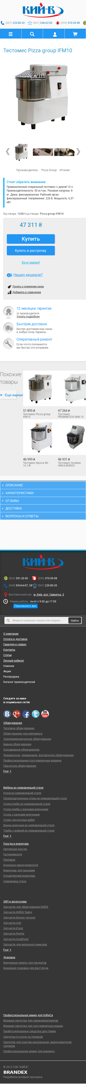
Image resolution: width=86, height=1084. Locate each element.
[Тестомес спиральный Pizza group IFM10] (43, 152)
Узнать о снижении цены (28, 286)
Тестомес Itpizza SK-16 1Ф (36, 464)
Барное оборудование (17, 744)
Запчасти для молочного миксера (25, 944)
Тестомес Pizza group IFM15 (36, 415)
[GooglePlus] (17, 714)
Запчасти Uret (12, 923)
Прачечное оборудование (19, 765)
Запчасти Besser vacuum (19, 917)
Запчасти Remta (13, 933)
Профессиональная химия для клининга (29, 1051)
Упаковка (9, 957)
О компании (11, 633)
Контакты (9, 649)
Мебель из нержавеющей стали (23, 787)
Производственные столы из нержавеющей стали (35, 798)
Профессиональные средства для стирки (29, 1031)
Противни (9, 859)
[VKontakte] (7, 714)
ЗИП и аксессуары (15, 901)
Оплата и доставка (15, 639)
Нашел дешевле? (28, 275)
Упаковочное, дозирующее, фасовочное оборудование (38, 755)
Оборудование (12, 723)
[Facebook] (26, 714)
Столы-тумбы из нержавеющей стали (26, 803)
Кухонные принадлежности (20, 865)
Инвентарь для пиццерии (19, 870)
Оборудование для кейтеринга (22, 733)
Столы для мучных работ (19, 820)
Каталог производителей (19, 682)
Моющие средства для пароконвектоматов (30, 1020)
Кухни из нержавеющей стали (22, 793)
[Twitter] (35, 714)
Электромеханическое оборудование (27, 739)
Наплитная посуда (15, 849)
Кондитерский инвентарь (19, 875)
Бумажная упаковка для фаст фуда (25, 968)
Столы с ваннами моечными (21, 814)
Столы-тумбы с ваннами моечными (25, 809)
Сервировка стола (14, 881)
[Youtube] (45, 714)
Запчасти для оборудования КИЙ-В (25, 906)
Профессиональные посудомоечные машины (32, 760)
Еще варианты (11, 394)
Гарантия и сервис (14, 644)
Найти (75, 620)
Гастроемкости (12, 854)
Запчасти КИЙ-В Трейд (17, 912)
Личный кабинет (13, 660)
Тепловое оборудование (18, 728)
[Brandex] (43, 1072)
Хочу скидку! (31, 262)
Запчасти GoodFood (15, 939)
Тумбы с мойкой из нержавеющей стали (28, 830)
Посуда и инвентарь (16, 843)
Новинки (8, 666)
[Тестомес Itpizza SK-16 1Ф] (37, 437)
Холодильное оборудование (21, 749)
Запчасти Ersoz (13, 928)
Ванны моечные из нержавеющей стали (28, 825)
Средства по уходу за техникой (23, 1036)
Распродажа (11, 676)
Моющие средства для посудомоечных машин (33, 1025)
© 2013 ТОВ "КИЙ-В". (16, 1067)
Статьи (7, 655)
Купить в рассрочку (30, 250)
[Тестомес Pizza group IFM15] (37, 388)
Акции (7, 671)
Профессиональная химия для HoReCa (28, 1015)
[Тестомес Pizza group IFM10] (43, 96)
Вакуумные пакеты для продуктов (25, 962)
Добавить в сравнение (26, 292)
